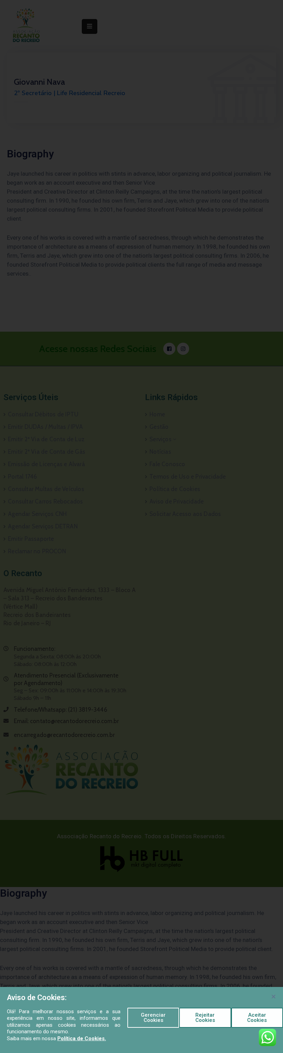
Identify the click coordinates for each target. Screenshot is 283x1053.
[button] (153, 1018)
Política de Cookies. (81, 1038)
